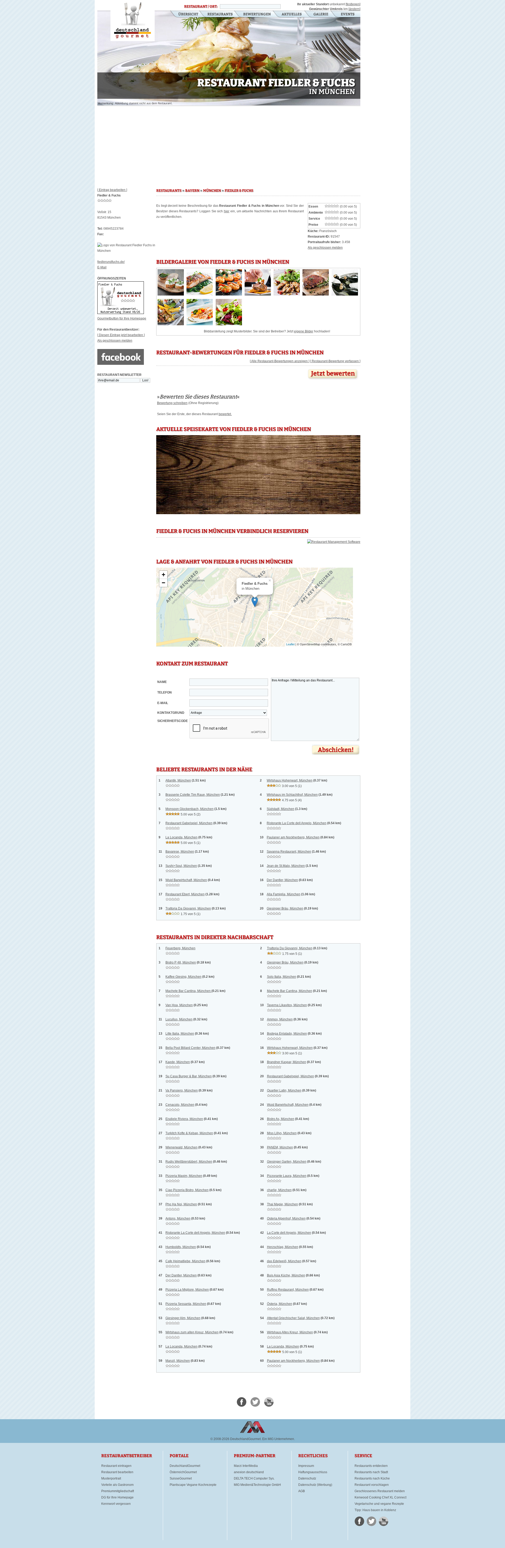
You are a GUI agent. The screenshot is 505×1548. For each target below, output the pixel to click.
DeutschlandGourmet (185, 1466)
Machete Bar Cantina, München (188, 991)
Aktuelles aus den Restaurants (292, 14)
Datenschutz (307, 1478)
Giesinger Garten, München (286, 1161)
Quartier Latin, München (284, 1090)
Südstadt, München (280, 809)
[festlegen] (353, 4)
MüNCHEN (212, 191)
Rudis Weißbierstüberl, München (188, 1161)
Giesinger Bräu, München (285, 908)
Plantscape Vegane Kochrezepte (193, 1485)
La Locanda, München (181, 837)
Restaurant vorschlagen (372, 1485)
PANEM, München (280, 1147)
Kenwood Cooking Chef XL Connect (380, 1497)
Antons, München (177, 1218)
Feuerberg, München (180, 948)
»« (198, 397)
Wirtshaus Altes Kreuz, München (290, 1332)
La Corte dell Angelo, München (289, 1233)
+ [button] (163, 574)
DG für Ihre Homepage (117, 1497)
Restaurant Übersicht (185, 14)
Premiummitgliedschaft (117, 1491)
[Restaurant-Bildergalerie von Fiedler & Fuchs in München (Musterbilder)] (171, 294)
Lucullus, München (179, 1019)
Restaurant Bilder (321, 14)
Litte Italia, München (179, 1033)
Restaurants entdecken (371, 1466)
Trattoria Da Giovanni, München (188, 908)
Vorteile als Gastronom (117, 1485)
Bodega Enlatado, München (287, 1033)
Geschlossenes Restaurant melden (380, 1491)
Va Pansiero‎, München (181, 1090)
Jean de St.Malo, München (286, 866)
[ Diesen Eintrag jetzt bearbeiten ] (121, 335)
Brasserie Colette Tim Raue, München (192, 795)
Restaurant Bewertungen (257, 14)
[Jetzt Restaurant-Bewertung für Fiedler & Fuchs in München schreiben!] (333, 380)
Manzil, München (177, 1361)
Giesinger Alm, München (182, 1318)
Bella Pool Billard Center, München (190, 1048)
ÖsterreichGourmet (183, 1472)
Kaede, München (177, 1062)
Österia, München (279, 1304)
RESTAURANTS (168, 191)
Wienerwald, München (181, 1147)
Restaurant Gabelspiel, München (189, 823)
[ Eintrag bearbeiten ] (112, 190)
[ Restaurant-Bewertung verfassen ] (335, 361)
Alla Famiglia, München (283, 894)
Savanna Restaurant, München (289, 851)
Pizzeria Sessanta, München (185, 1304)
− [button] (163, 582)
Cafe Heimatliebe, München (185, 1261)
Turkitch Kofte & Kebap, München (189, 1133)
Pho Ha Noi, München (181, 1204)
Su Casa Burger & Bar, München (188, 1076)
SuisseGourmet (181, 1478)
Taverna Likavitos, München (287, 1005)
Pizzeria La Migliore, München (187, 1289)
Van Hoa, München (179, 1005)
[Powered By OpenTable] (333, 542)
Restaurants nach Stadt (371, 1472)
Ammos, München (280, 1019)
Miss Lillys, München (282, 1133)
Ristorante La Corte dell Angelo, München (296, 823)
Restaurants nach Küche (372, 1478)
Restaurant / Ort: (201, 6)
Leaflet (290, 644)
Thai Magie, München (282, 1204)
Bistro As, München (280, 1119)
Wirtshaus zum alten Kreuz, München (192, 1332)
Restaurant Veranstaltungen (347, 14)
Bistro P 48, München (180, 962)
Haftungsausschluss (312, 1472)
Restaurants (220, 14)
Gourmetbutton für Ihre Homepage (121, 318)
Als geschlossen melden (114, 340)
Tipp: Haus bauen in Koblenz (375, 1510)
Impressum (306, 1466)
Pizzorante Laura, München (286, 1176)
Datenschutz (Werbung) (315, 1485)
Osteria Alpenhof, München (286, 1218)
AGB (301, 1491)
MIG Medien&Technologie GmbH (257, 1485)
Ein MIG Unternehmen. (278, 1439)
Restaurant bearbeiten (117, 1472)
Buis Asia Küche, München (286, 1275)
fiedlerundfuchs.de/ (111, 262)
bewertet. (225, 414)
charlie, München (279, 1190)
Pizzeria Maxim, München (183, 1176)
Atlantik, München (178, 780)
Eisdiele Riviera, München (184, 1119)
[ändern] (354, 9)
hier (226, 211)
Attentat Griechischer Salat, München (293, 1318)
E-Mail (102, 267)
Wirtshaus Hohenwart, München (289, 780)
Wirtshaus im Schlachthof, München (292, 795)
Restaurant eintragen (116, 1466)
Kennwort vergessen (116, 1504)
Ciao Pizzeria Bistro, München (187, 1190)
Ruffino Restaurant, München (288, 1289)
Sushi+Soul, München (181, 866)
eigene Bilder (303, 331)
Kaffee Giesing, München (183, 977)
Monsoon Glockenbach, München (189, 809)
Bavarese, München (179, 851)
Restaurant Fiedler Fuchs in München (132, 20)
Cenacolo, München (179, 1105)
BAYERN (192, 191)
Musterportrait (111, 1478)
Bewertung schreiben (172, 403)
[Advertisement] (228, 145)
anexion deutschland (249, 1472)
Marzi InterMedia (246, 1466)
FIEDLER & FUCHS (239, 191)
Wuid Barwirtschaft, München (186, 880)
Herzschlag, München (282, 1247)
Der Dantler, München (282, 880)
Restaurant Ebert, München (185, 894)
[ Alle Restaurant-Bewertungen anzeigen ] (279, 361)
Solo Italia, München (281, 977)
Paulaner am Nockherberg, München (293, 837)
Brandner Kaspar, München (286, 1062)
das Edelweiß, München (284, 1261)
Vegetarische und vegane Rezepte (379, 1504)
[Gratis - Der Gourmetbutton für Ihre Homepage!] (120, 313)
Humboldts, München (180, 1247)
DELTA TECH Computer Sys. (254, 1478)
